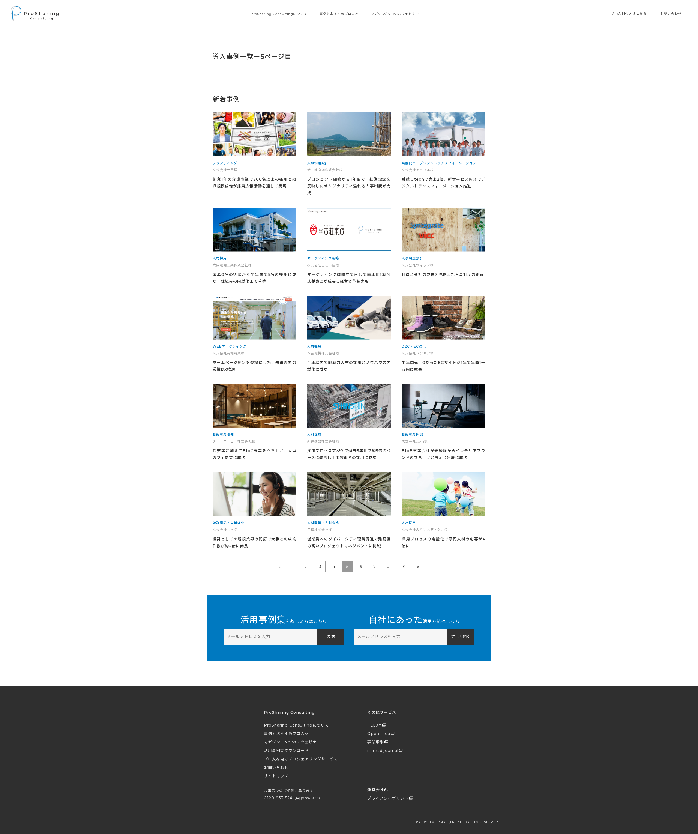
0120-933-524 (293, 798)
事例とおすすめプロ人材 (339, 14)
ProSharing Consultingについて (279, 14)
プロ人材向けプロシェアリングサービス (301, 759)
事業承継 (375, 742)
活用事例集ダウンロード (286, 750)
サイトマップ (276, 775)
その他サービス (381, 712)
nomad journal (382, 750)
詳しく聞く (460, 636)
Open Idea (378, 733)
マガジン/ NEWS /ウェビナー (395, 14)
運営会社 (375, 789)
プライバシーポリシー (387, 798)
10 (403, 566)
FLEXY (374, 725)
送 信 (330, 636)
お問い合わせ (671, 14)
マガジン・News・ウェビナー (292, 742)
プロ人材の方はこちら (629, 13)
